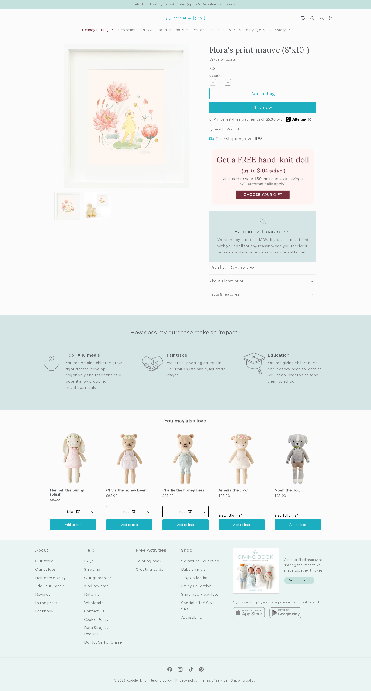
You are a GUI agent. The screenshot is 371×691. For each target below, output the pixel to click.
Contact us (94, 611)
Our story (44, 561)
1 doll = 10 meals (49, 586)
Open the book (299, 580)
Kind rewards (96, 586)
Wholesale (93, 603)
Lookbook (44, 611)
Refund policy (161, 680)
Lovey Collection (196, 586)
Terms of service (214, 680)
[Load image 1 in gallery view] (68, 206)
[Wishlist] (302, 18)
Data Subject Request (96, 631)
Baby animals (193, 569)
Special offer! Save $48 (198, 606)
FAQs (88, 561)
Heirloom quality (50, 578)
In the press (46, 603)
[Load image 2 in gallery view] (97, 206)
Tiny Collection (195, 578)
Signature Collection (200, 561)
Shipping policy (243, 680)
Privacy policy (186, 680)
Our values (45, 569)
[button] (172, 30)
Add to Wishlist (227, 129)
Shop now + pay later (200, 594)
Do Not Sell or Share (103, 642)
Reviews (42, 594)
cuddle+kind (137, 680)
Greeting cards (149, 569)
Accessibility (192, 617)
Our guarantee (98, 578)
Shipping (92, 569)
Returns (91, 594)
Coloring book (149, 561)
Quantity (215, 76)
